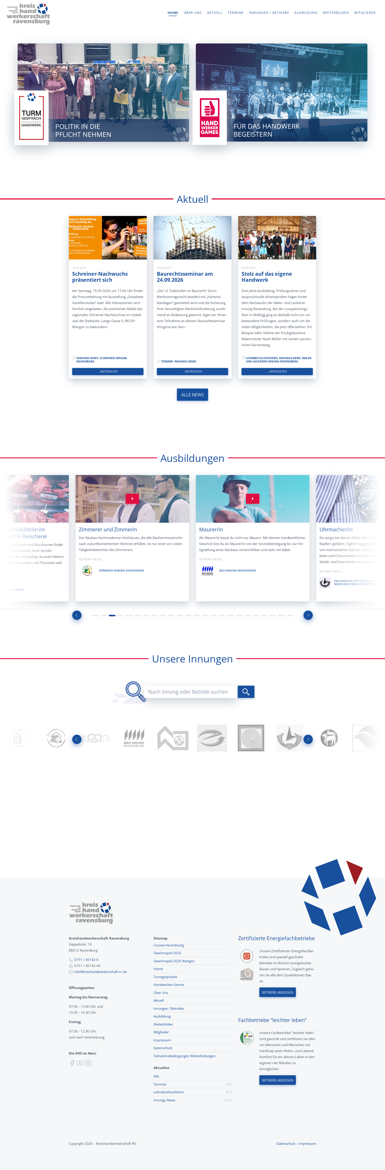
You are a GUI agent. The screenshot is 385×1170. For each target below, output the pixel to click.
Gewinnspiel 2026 (167, 953)
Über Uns (161, 992)
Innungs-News (87, 358)
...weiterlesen (107, 371)
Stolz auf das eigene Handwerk (267, 276)
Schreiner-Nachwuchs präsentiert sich (100, 276)
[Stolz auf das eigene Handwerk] (277, 237)
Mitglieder (365, 13)
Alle (156, 1076)
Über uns (193, 13)
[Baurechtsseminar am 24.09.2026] (192, 237)
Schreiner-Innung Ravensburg (101, 359)
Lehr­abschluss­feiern (262, 358)
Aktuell (215, 13)
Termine (236, 13)
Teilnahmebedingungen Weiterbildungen (184, 1056)
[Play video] (132, 499)
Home (173, 13)
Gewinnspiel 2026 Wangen (174, 961)
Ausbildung (306, 13)
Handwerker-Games (169, 984)
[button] (95, 616)
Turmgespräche (165, 977)
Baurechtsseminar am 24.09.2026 (185, 276)
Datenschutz (163, 1048)
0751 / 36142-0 (86, 959)
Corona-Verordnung (169, 945)
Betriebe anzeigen (277, 992)
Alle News (192, 394)
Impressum (162, 1040)
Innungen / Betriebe (269, 13)
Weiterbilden (336, 13)
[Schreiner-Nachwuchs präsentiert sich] (108, 237)
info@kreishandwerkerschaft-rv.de (100, 971)
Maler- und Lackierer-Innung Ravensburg (279, 359)
